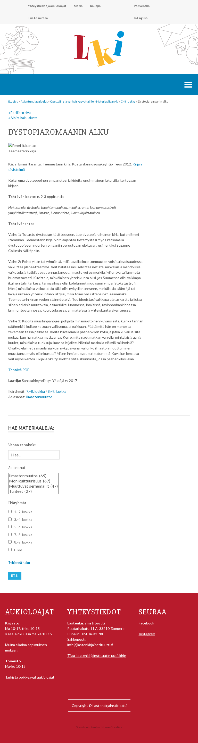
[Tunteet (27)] (33, 491)
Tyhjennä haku (19, 563)
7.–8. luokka (35, 391)
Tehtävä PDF (18, 370)
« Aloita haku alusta (22, 118)
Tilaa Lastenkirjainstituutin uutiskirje (96, 655)
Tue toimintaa (38, 18)
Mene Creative (112, 727)
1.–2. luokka (23, 512)
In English (140, 18)
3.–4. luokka (23, 519)
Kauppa (95, 6)
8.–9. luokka (57, 391)
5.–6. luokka (23, 527)
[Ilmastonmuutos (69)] (33, 475)
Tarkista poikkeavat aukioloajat (29, 677)
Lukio (18, 550)
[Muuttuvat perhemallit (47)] (33, 486)
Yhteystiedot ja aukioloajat (47, 6)
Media (78, 6)
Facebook (146, 623)
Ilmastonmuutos (39, 397)
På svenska (142, 6)
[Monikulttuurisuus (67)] (33, 480)
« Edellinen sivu (19, 113)
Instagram (147, 634)
